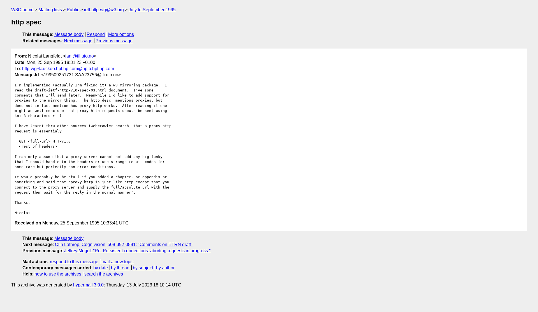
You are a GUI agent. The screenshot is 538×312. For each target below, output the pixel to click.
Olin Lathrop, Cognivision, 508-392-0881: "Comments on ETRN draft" (124, 244)
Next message (78, 40)
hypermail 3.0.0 (88, 285)
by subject (143, 267)
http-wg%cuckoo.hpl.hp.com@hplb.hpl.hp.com (68, 68)
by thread (120, 267)
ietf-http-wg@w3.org (104, 9)
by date (100, 267)
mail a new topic (117, 261)
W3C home (22, 9)
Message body (69, 34)
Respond (96, 34)
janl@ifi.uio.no (79, 56)
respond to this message (74, 261)
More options (121, 34)
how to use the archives (57, 274)
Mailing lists (50, 9)
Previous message (114, 40)
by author (165, 267)
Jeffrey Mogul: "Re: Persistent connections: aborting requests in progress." (137, 250)
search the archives (103, 274)
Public (73, 9)
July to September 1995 (152, 9)
